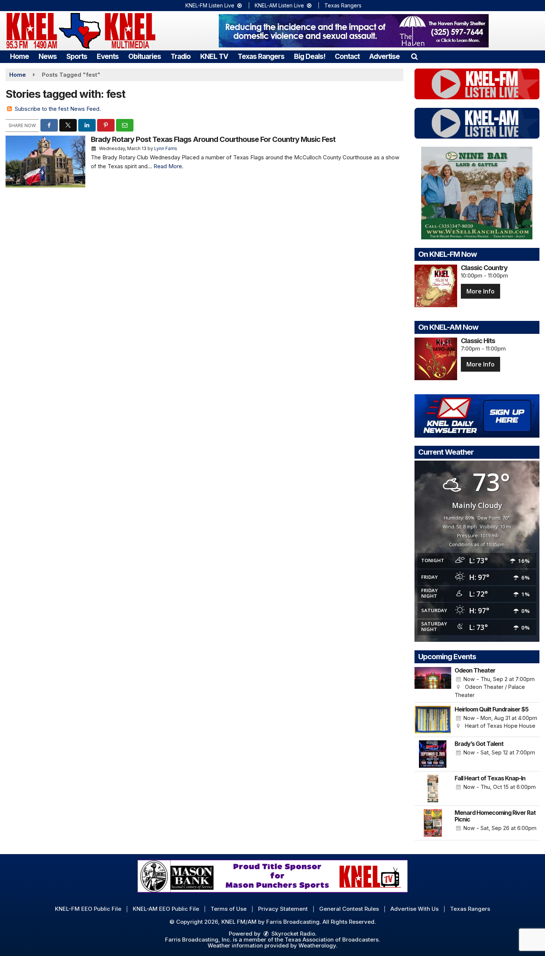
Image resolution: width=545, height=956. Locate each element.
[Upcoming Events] (433, 683)
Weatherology (317, 945)
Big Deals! (309, 56)
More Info (480, 291)
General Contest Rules (349, 908)
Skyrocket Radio (292, 933)
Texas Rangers (342, 5)
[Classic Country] (435, 286)
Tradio (181, 56)
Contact (347, 56)
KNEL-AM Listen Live (280, 5)
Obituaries (144, 56)
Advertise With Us (414, 908)
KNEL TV (214, 56)
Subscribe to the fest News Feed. (58, 108)
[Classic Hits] (435, 359)
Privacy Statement (283, 908)
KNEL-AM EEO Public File (166, 908)
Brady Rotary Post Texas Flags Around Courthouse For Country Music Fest (213, 139)
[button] (414, 56)
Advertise (384, 56)
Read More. (168, 166)
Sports (76, 56)
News (48, 56)
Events (108, 56)
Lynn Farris (165, 148)
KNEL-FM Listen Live (210, 5)
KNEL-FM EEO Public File (88, 908)
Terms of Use (229, 908)
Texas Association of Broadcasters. (332, 939)
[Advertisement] (354, 30)
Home (19, 56)
